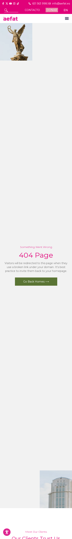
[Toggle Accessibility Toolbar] (7, 532)
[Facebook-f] (3, 3)
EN (66, 10)
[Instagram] (14, 3)
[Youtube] (10, 3)
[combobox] (11, 10)
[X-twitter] (7, 3)
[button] (67, 18)
